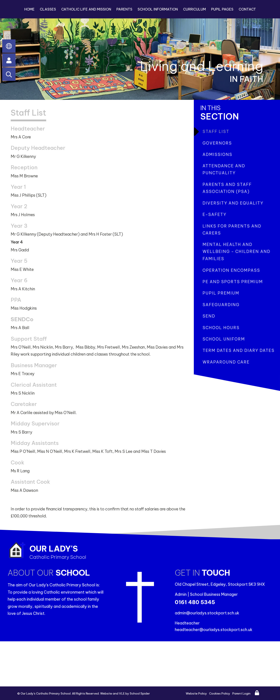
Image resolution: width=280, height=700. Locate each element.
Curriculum (194, 9)
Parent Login (241, 693)
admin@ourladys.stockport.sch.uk (207, 612)
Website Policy (196, 693)
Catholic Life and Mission (86, 9)
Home (29, 9)
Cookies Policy (219, 693)
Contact (247, 9)
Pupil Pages (222, 9)
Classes (48, 9)
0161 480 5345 (195, 602)
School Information (158, 9)
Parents (124, 9)
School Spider (140, 693)
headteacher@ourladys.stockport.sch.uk (213, 629)
